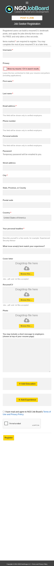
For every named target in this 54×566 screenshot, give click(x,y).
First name (8, 81)
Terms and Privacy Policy (39, 564)
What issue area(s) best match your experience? (24, 246)
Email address (9, 106)
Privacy (6, 63)
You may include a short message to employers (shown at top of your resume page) (23, 335)
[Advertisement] (27, 472)
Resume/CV (8, 285)
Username (8, 50)
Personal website (10, 136)
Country (7, 213)
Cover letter (8, 259)
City (5, 175)
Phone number (9, 121)
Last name (8, 93)
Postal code (8, 200)
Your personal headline (13, 229)
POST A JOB (27, 18)
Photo (5, 311)
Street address (9, 163)
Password (7, 151)
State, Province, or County (14, 188)
